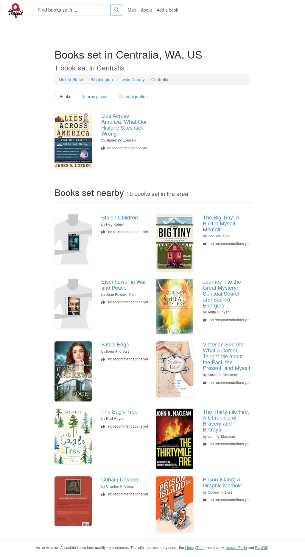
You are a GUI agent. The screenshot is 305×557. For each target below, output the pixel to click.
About (146, 10)
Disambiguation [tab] (133, 96)
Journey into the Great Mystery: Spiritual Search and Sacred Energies (222, 293)
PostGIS (261, 547)
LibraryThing (195, 547)
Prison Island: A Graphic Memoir (222, 482)
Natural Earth (236, 547)
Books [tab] (65, 96)
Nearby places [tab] (94, 96)
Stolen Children (119, 217)
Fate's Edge (115, 344)
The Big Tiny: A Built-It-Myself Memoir (221, 223)
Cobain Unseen (119, 479)
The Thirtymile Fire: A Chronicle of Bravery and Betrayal (226, 420)
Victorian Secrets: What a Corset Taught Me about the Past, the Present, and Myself (226, 355)
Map (132, 10)
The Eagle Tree (119, 411)
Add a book (167, 10)
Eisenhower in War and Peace (123, 284)
